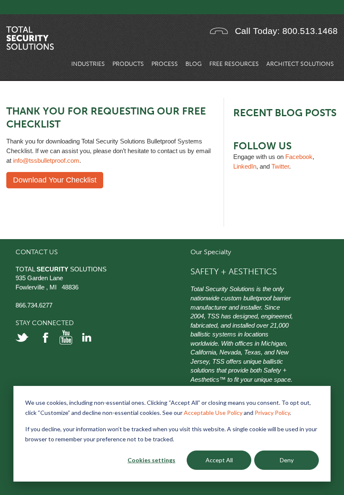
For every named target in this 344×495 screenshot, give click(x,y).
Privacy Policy (272, 412)
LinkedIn (244, 166)
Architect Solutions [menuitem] (300, 64)
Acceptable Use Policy (213, 412)
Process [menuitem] (164, 64)
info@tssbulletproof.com (46, 160)
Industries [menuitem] (88, 64)
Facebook (299, 156)
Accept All (219, 460)
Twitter (280, 166)
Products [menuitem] (128, 64)
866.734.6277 (34, 305)
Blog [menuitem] (193, 64)
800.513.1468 (310, 31)
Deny (287, 460)
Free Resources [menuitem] (234, 64)
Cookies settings (151, 460)
